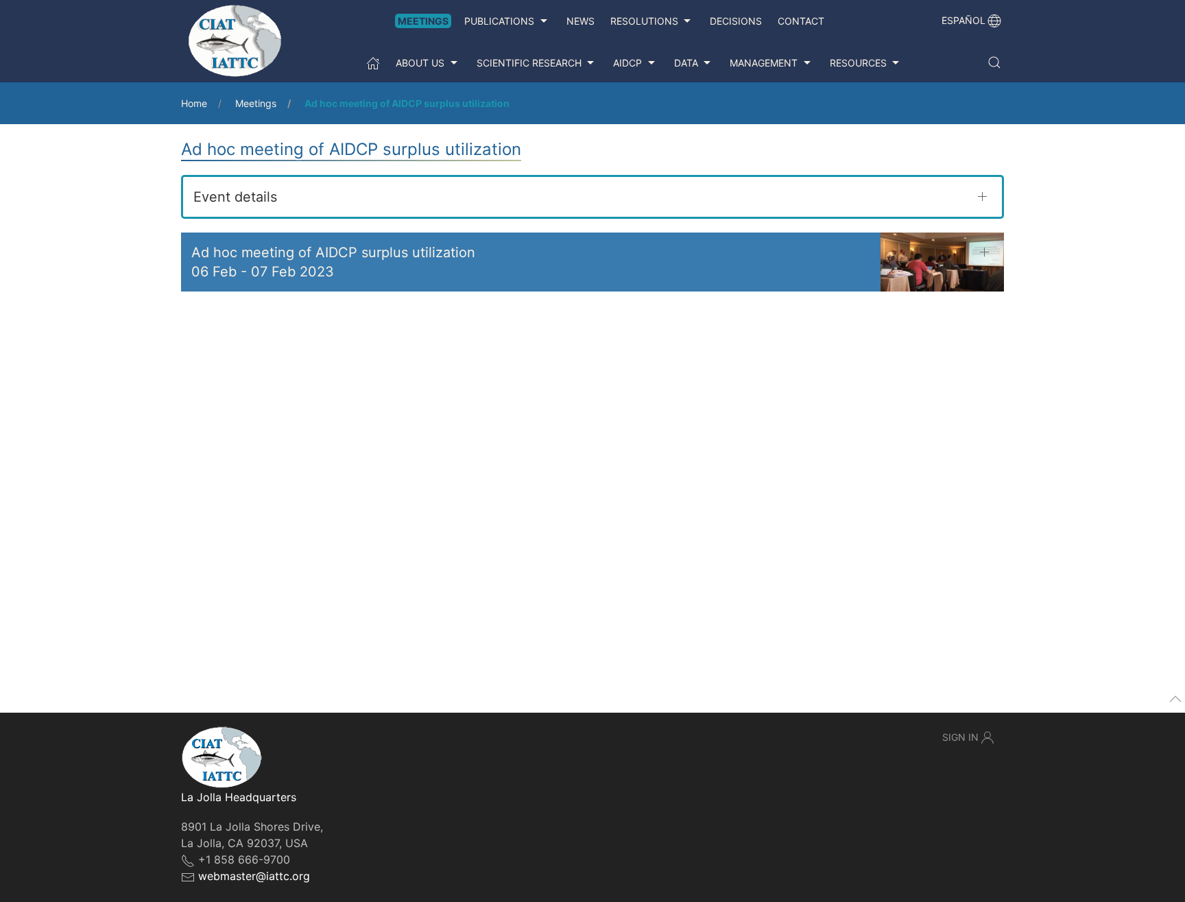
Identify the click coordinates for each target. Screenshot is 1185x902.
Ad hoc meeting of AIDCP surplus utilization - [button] (333, 262)
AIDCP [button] (627, 63)
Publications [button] (499, 21)
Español (963, 20)
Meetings (423, 21)
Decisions (736, 21)
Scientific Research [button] (529, 63)
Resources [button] (858, 63)
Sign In (960, 737)
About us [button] (420, 63)
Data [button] (686, 63)
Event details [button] (235, 197)
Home (194, 103)
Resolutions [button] (644, 21)
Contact (801, 21)
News (580, 21)
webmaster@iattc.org (254, 876)
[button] (994, 62)
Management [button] (764, 63)
